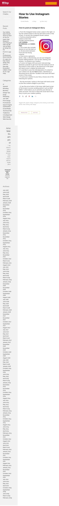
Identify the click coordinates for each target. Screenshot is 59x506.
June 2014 (6, 402)
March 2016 (6, 364)
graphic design (29, 102)
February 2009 (7, 498)
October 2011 (7, 457)
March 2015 (6, 380)
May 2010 (6, 483)
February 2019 (7, 279)
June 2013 (6, 427)
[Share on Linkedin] (32, 96)
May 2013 (6, 429)
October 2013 (7, 419)
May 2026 (6, 194)
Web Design (6, 117)
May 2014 (6, 404)
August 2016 (6, 358)
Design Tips (6, 92)
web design (33, 104)
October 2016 (7, 352)
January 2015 (7, 382)
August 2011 (6, 463)
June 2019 (6, 271)
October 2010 (7, 473)
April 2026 (6, 196)
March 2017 (6, 338)
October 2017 (7, 322)
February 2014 (7, 411)
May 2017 (6, 334)
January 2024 (7, 231)
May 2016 (6, 362)
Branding (5, 88)
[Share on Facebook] (20, 96)
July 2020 (5, 267)
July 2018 (5, 299)
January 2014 (7, 413)
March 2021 (6, 261)
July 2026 (5, 190)
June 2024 (6, 222)
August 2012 (6, 441)
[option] (7, 152)
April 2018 (6, 306)
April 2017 (6, 336)
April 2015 (6, 378)
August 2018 (6, 297)
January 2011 (7, 467)
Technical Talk (7, 110)
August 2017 (6, 327)
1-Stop (34, 21)
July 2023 (5, 248)
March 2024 (6, 229)
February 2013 (7, 433)
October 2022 (7, 259)
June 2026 (6, 192)
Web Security (7, 119)
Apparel (5, 86)
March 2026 (6, 198)
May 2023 (6, 253)
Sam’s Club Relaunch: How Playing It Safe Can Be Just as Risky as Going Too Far (7, 45)
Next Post (35, 112)
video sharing (26, 104)
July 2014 (5, 400)
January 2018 (7, 312)
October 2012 (7, 439)
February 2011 (7, 465)
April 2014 (6, 406)
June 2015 (6, 374)
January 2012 (7, 451)
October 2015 (7, 368)
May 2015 (6, 376)
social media (50, 102)
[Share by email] (35, 96)
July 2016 (5, 360)
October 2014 (7, 392)
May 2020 (6, 269)
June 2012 (6, 443)
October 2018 (7, 291)
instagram (36, 102)
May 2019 (6, 273)
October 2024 (7, 212)
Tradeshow (6, 113)
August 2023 (6, 246)
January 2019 (7, 282)
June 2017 (6, 332)
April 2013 (6, 431)
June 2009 (6, 493)
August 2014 (6, 398)
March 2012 (6, 447)
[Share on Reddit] (26, 96)
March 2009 (6, 495)
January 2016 (7, 366)
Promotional (6, 102)
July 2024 (5, 220)
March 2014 (6, 408)
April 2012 (6, 445)
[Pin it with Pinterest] (29, 96)
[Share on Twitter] (23, 96)
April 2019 (6, 275)
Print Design (6, 100)
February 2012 (7, 449)
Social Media (24, 21)
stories (20, 104)
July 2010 (5, 479)
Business (5, 90)
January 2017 (7, 342)
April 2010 (6, 485)
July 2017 (5, 330)
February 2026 (7, 200)
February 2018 (7, 310)
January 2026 (7, 203)
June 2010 (6, 481)
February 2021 (7, 263)
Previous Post (24, 112)
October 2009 (7, 487)
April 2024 (6, 227)
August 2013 (6, 424)
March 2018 (6, 308)
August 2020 (6, 265)
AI (3, 84)
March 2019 (6, 277)
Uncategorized (7, 115)
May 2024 (6, 224)
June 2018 (6, 301)
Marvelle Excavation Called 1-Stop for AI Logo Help (7, 70)
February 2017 (7, 340)
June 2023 (6, 251)
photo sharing (43, 102)
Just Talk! (5, 98)
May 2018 (6, 303)
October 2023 (7, 240)
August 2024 (6, 218)
